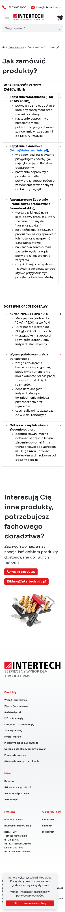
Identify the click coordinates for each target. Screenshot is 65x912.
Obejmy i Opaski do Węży (19, 724)
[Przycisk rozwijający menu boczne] (7, 17)
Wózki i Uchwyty (13, 718)
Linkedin (47, 825)
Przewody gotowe (15, 755)
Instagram (48, 831)
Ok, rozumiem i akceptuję (30, 903)
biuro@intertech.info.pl (49, 7)
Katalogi (9, 781)
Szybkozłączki (12, 712)
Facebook (48, 819)
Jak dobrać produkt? (16, 793)
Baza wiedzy (16, 47)
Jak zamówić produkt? (17, 787)
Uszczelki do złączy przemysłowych (25, 749)
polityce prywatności (29, 895)
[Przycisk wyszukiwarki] (58, 28)
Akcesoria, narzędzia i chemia (21, 761)
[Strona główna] (28, 16)
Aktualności (11, 799)
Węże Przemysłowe (15, 700)
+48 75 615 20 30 (17, 7)
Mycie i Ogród (12, 736)
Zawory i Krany (13, 730)
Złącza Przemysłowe (16, 706)
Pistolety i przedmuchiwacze (21, 742)
